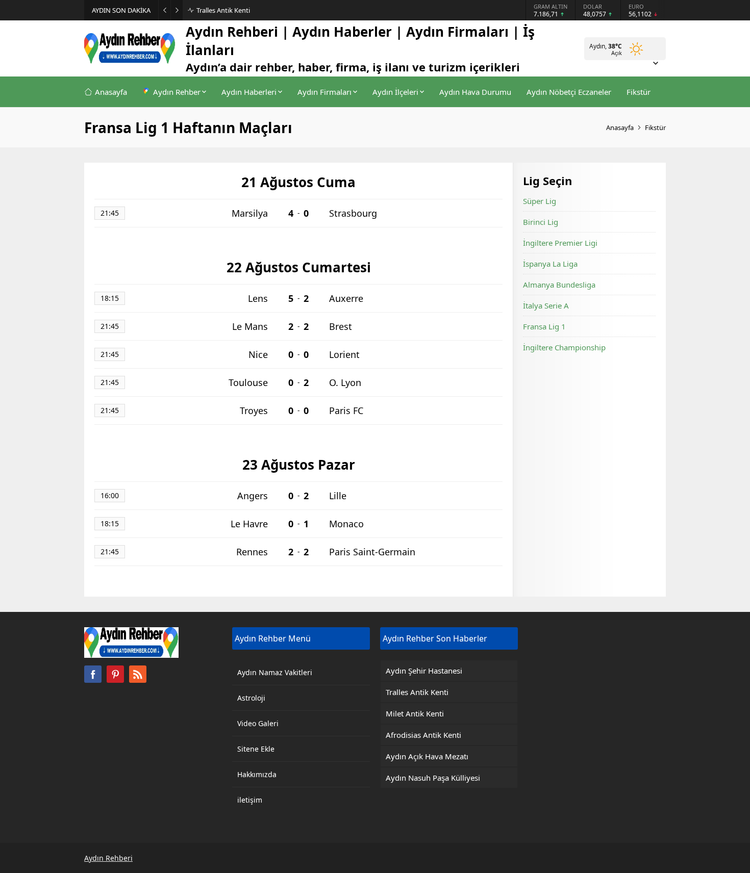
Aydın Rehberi (108, 858)
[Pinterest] (115, 674)
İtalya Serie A (546, 305)
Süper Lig (539, 201)
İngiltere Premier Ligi (560, 243)
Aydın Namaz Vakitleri (274, 672)
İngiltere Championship (564, 347)
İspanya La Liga (550, 264)
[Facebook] (93, 674)
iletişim (249, 800)
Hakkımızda (257, 774)
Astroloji (251, 698)
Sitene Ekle (255, 749)
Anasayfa (620, 127)
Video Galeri (258, 723)
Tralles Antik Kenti (223, 10)
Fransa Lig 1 (544, 326)
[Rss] (137, 674)
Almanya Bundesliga (559, 284)
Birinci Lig (540, 222)
